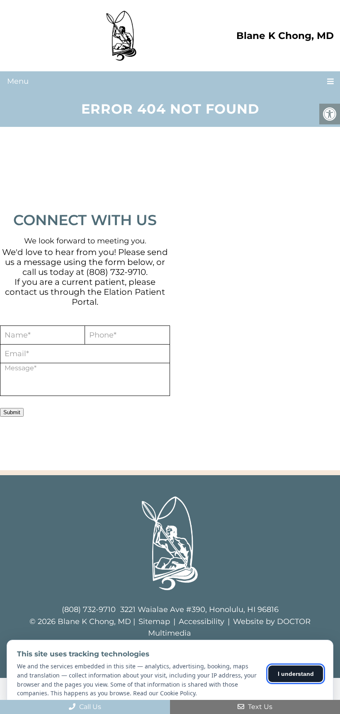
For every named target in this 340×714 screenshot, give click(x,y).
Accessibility (201, 621)
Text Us (259, 707)
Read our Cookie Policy (164, 693)
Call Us (89, 707)
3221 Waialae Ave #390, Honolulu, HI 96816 (199, 609)
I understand (296, 673)
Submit (11, 412)
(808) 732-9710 (116, 272)
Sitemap (154, 621)
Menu (18, 81)
